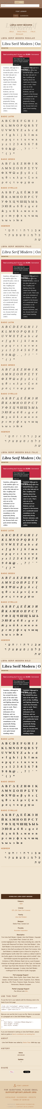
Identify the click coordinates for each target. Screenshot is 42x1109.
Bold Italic (22, 32)
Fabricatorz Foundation (25, 1104)
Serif (21, 904)
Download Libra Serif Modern (20, 896)
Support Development (25, 1107)
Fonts (16, 16)
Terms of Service (21, 1100)
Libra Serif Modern (21, 917)
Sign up (3, 2)
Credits (32, 1097)
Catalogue (10, 1097)
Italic (33, 32)
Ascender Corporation (21, 930)
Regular (19, 34)
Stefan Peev (27, 1042)
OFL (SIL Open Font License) (21, 910)
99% (26, 991)
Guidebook (24, 16)
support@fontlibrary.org (21, 1092)
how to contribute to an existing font (23, 1034)
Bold (12, 32)
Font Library (23, 1086)
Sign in (10, 2)
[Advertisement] (14, 880)
